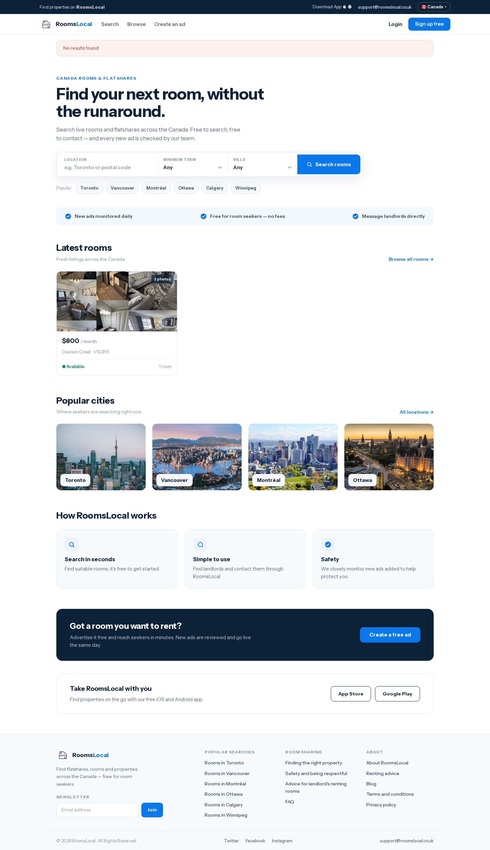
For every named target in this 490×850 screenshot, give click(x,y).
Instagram (282, 840)
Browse (136, 24)
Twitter (231, 840)
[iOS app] (344, 6)
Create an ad (169, 24)
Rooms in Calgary (224, 805)
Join (152, 809)
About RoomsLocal (387, 763)
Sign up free (429, 24)
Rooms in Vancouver (227, 773)
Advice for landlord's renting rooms (316, 787)
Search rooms (333, 164)
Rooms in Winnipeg (226, 815)
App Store (350, 694)
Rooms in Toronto (224, 763)
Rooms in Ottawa (224, 794)
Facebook (255, 840)
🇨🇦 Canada (432, 6)
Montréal (156, 188)
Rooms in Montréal (225, 784)
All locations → (417, 412)
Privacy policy (381, 805)
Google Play (397, 694)
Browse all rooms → (411, 259)
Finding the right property (313, 763)
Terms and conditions (390, 794)
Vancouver (122, 188)
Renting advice (382, 773)
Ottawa (186, 188)
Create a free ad (390, 635)
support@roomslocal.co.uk (385, 7)
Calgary (214, 188)
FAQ (289, 802)
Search (110, 24)
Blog (371, 784)
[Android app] (350, 6)
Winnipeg (245, 188)
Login (395, 24)
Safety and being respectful (316, 773)
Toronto (89, 188)
